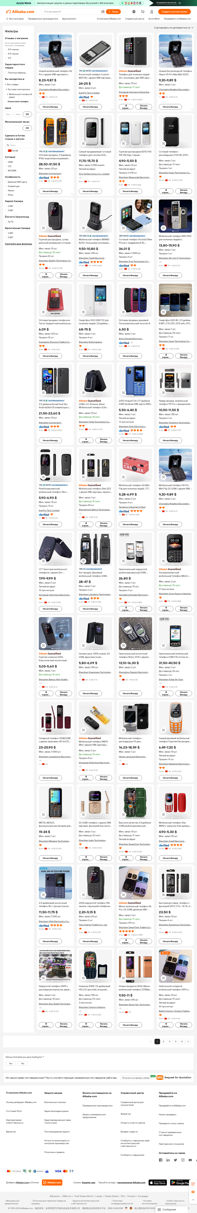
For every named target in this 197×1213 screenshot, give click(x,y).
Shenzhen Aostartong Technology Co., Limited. (175, 925)
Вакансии (11, 1131)
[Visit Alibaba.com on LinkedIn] (168, 1160)
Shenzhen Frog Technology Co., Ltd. (134, 261)
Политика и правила (54, 1152)
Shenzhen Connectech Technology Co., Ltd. (50, 173)
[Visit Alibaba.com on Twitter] (175, 1160)
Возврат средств (129, 1131)
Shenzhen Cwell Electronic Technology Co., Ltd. (91, 258)
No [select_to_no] (22, 1063)
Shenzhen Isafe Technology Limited (92, 840)
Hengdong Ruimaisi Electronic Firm (133, 595)
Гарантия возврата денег (56, 1111)
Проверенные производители (97, 1105)
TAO (123, 1196)
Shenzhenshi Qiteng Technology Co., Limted (94, 509)
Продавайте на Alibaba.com (172, 1105)
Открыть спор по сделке (133, 1123)
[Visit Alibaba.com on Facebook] (161, 1160)
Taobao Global (111, 1196)
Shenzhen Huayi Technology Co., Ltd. (174, 172)
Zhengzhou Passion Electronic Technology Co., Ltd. (133, 672)
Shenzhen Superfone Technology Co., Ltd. (135, 844)
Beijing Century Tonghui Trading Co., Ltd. (174, 1011)
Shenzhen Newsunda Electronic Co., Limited (134, 177)
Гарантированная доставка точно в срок (57, 1121)
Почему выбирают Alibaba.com (21, 1102)
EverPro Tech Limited (89, 93)
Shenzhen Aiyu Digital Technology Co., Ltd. (55, 1004)
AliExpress (55, 1196)
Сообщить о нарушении (132, 1155)
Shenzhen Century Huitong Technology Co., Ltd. (92, 1007)
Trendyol (131, 1196)
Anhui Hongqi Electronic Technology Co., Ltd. (130, 338)
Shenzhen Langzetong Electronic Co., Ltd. (54, 756)
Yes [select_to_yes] (10, 1063)
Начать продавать (167, 1114)
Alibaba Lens (22, 1182)
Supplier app (88, 1182)
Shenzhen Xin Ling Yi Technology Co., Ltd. (174, 258)
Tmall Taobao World (83, 1196)
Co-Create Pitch (14, 1111)
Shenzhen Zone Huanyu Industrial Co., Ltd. (175, 593)
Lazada (98, 1196)
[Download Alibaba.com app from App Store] (158, 1183)
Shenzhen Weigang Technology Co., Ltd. (54, 841)
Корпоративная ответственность (15, 1121)
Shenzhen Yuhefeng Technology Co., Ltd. (174, 422)
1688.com (67, 1196)
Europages (143, 1196)
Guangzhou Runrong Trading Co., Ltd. (54, 342)
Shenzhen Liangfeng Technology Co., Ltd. (94, 594)
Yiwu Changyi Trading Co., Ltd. (93, 925)
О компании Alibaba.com (19, 1092)
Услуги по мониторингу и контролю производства (56, 1142)
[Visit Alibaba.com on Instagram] (183, 1160)
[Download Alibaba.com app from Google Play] (180, 1183)
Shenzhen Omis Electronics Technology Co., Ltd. (132, 426)
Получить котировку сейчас (137, 1077)
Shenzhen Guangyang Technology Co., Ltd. (95, 672)
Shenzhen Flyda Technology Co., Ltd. (94, 422)
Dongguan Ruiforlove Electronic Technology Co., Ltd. (94, 762)
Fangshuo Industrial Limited (132, 507)
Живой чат (126, 1114)
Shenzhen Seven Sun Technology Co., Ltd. (135, 1004)
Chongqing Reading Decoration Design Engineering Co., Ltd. (54, 89)
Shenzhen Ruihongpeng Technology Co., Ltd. (90, 342)
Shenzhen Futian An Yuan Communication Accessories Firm (175, 679)
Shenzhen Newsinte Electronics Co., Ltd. (174, 764)
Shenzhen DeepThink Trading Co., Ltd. (135, 927)
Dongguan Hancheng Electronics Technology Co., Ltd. (55, 595)
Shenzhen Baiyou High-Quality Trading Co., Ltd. (53, 679)
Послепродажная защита (56, 1131)
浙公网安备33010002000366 (148, 1208)
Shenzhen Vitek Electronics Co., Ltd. (54, 921)
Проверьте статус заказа (171, 1123)
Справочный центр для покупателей (132, 1103)
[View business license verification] (126, 1208)
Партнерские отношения (171, 1144)
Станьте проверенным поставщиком (170, 1133)
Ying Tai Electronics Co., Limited (94, 174)
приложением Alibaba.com (131, 1182)
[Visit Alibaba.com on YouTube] (190, 1160)
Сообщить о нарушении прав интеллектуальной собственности (135, 1143)
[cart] (143, 12)
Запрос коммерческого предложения (94, 1115)
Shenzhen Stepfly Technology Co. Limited (55, 260)
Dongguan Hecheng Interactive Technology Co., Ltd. (134, 92)
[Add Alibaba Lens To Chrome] (52, 1183)
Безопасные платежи (55, 1102)
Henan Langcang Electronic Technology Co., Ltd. (132, 756)
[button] (103, 11)
